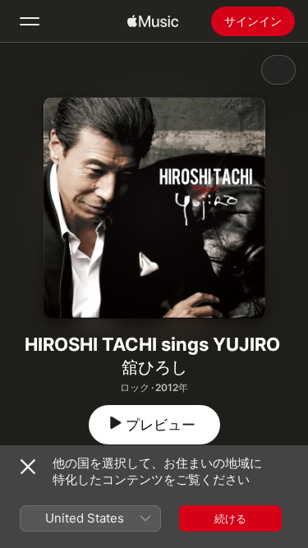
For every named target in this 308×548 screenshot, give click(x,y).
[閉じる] (28, 466)
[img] (152, 21)
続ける (230, 518)
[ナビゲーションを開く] (29, 21)
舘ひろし (154, 367)
